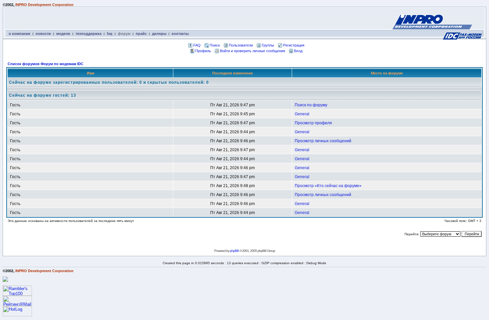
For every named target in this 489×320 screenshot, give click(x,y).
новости (43, 34)
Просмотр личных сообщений (323, 141)
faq (109, 34)
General (302, 114)
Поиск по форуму (311, 105)
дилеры (159, 34)
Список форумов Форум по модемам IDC (45, 64)
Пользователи (241, 45)
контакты (180, 34)
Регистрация (293, 45)
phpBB (234, 251)
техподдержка (88, 34)
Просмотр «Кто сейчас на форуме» (328, 185)
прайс (141, 34)
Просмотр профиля (313, 123)
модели (63, 34)
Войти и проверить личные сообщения (252, 51)
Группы (268, 45)
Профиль (203, 51)
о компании (19, 34)
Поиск (215, 45)
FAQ (197, 45)
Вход (298, 51)
